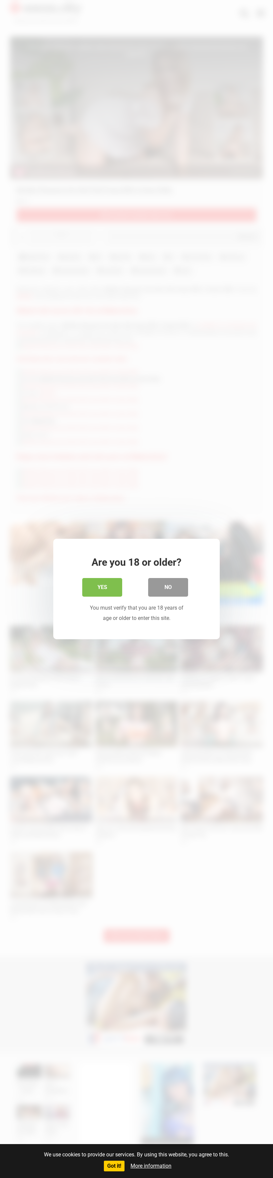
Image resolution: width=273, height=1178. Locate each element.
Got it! (114, 1166)
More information (151, 1166)
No (168, 587)
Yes (102, 587)
